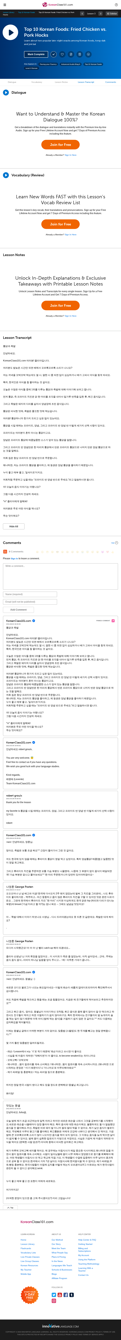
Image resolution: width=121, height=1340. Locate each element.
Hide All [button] (13, 526)
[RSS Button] (5, 551)
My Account (83, 1255)
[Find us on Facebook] (65, 1295)
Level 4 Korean (31, 68)
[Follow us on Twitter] (54, 1295)
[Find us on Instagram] (54, 1300)
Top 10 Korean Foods (26, 12)
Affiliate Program (59, 1278)
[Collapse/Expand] (60, 543)
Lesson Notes (61, 82)
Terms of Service (90, 1334)
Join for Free (60, 144)
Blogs (54, 1274)
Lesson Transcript (86, 82)
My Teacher (26, 1270)
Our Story (56, 1244)
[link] (82, 13)
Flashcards (26, 1248)
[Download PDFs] (79, 54)
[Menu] (4, 4)
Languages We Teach (62, 1265)
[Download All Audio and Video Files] (88, 54)
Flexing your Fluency (48, 64)
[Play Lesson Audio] (10, 32)
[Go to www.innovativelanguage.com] (60, 1326)
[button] (116, 4)
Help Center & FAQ (87, 1240)
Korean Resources (29, 1265)
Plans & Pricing (59, 1257)
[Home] (58, 7)
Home (23, 1240)
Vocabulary (36, 82)
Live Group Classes (30, 1261)
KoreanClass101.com (78, 1332)
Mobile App (26, 1274)
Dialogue (12, 82)
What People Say (60, 1252)
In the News (57, 1261)
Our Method (57, 1240)
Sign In (14, 558)
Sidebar (113, 13)
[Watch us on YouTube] (60, 1295)
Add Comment (18, 609)
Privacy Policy (95, 1332)
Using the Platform (86, 1259)
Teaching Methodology (88, 1264)
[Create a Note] (71, 54)
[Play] (6, 175)
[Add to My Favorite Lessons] (62, 54)
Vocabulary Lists (28, 1252)
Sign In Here (70, 155)
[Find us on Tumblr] (71, 1295)
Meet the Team (59, 1248)
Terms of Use (109, 1332)
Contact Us (83, 1275)
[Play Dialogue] (6, 92)
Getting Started (85, 1244)
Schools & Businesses (62, 1270)
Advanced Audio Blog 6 (70, 64)
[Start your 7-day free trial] (30, 1295)
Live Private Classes (30, 1257)
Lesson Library (8, 12)
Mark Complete (36, 54)
